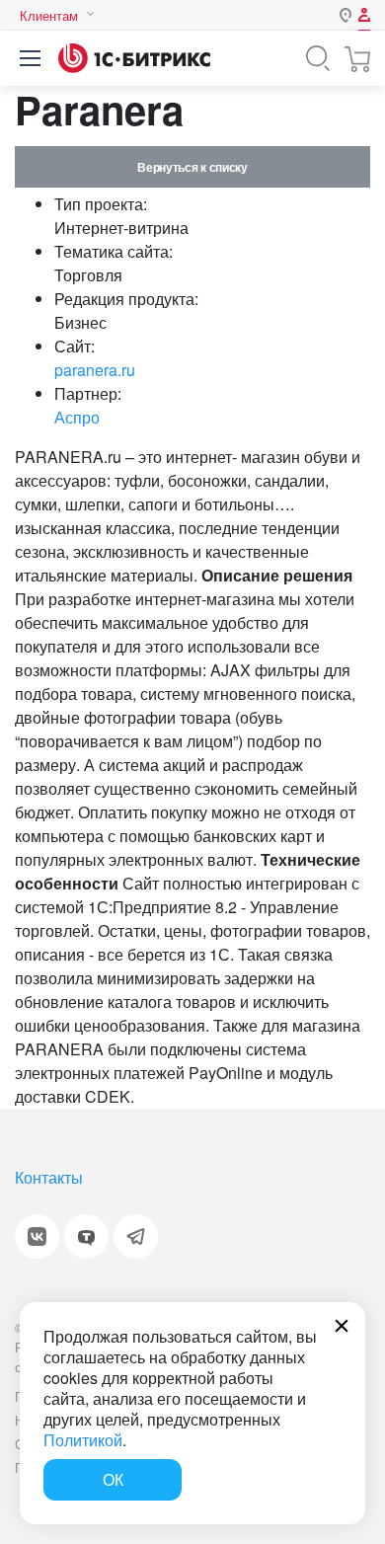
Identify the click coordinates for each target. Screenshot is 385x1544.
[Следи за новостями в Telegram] (136, 1236)
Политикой (82, 1439)
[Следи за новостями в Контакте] (37, 1236)
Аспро (77, 417)
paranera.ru (94, 369)
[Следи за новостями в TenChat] (86, 1236)
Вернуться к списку (192, 167)
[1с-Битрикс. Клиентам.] (134, 58)
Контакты (49, 1177)
